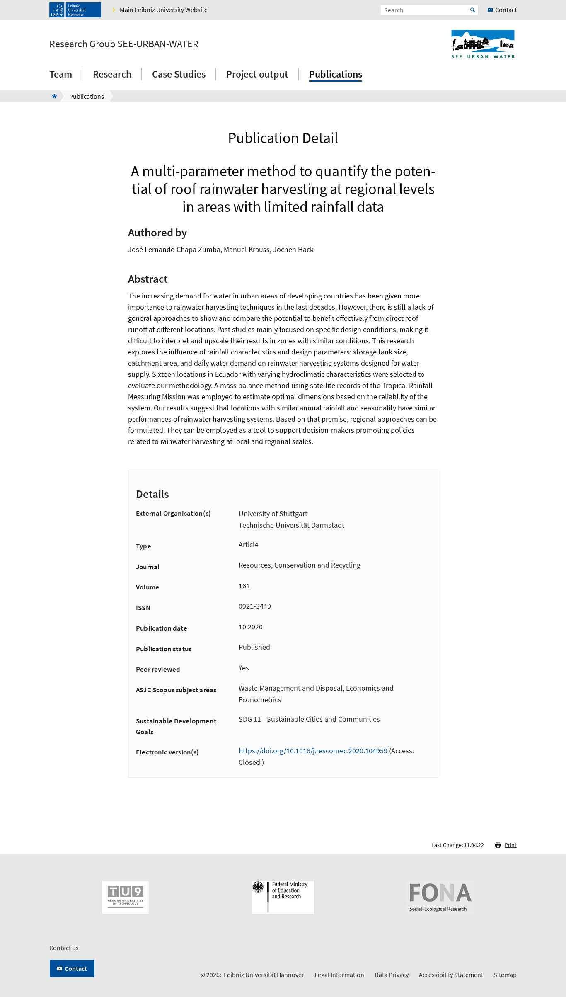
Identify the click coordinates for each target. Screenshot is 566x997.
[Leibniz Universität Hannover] (75, 9)
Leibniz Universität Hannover (264, 974)
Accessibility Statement (451, 974)
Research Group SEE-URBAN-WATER (123, 44)
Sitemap (505, 974)
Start (473, 10)
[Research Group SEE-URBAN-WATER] (52, 96)
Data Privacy (392, 974)
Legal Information (339, 974)
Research (112, 74)
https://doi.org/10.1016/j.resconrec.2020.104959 (313, 750)
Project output (257, 74)
